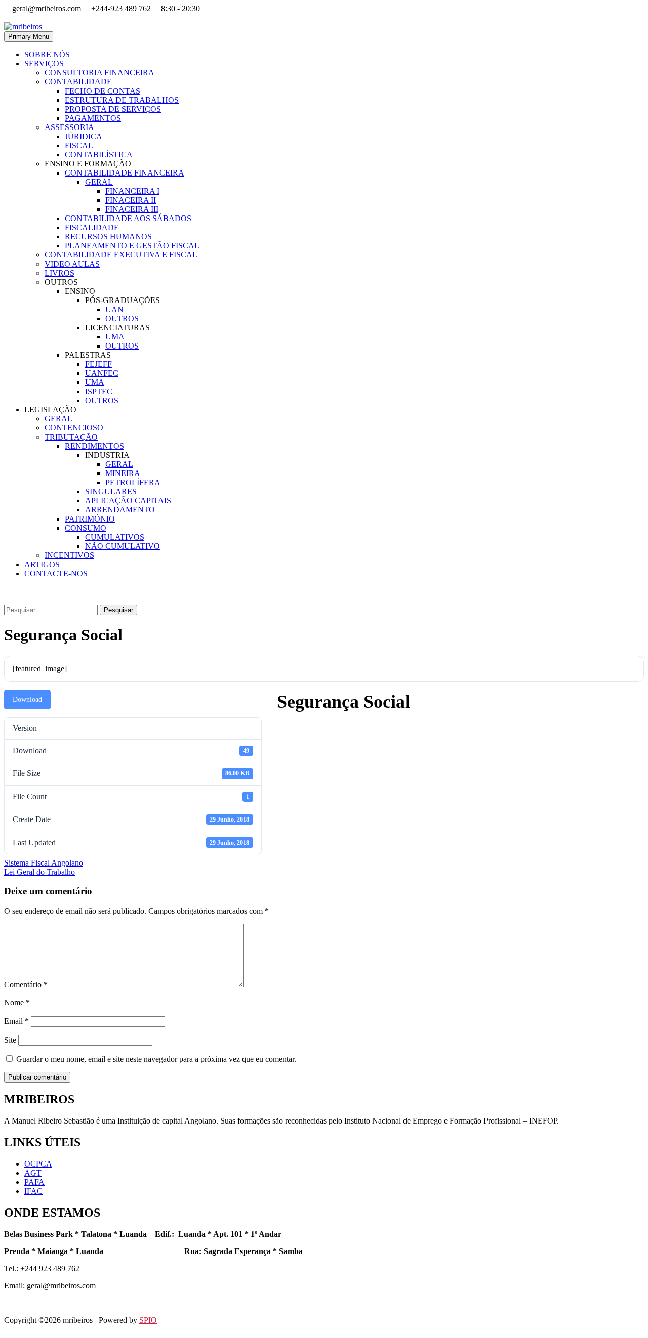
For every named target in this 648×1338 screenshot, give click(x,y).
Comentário (26, 984)
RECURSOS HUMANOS (108, 236)
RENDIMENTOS (94, 446)
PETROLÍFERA (132, 482)
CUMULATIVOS (114, 537)
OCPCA (38, 1163)
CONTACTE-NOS (56, 573)
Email (16, 1021)
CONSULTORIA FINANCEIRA (99, 72)
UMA (115, 336)
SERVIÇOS (44, 63)
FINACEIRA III (131, 209)
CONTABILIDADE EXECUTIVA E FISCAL (121, 254)
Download (27, 699)
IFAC (33, 1191)
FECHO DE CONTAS (102, 91)
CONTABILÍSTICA (99, 154)
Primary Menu (28, 36)
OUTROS (122, 318)
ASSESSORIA (69, 127)
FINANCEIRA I (132, 191)
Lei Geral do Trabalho (39, 872)
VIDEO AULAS (72, 264)
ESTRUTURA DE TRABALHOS (122, 100)
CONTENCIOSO (74, 427)
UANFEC (101, 373)
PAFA (34, 1182)
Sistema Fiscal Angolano (43, 862)
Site (10, 1039)
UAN (114, 309)
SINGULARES (111, 491)
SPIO (148, 1320)
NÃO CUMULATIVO (122, 546)
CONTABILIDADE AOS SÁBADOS (128, 218)
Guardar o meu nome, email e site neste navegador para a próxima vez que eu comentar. (156, 1059)
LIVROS (59, 273)
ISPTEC (98, 391)
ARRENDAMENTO (120, 509)
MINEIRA (122, 473)
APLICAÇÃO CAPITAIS (128, 500)
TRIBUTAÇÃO (71, 437)
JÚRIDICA (83, 136)
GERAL (99, 182)
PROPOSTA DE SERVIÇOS (113, 109)
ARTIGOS (42, 564)
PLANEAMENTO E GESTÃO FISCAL (132, 245)
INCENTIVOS (69, 555)
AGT (33, 1173)
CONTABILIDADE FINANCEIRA (124, 172)
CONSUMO (85, 528)
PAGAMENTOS (93, 118)
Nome (17, 1002)
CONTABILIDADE (78, 81)
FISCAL (79, 145)
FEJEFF (98, 364)
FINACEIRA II (130, 200)
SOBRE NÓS (47, 54)
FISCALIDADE (92, 227)
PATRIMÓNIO (90, 518)
